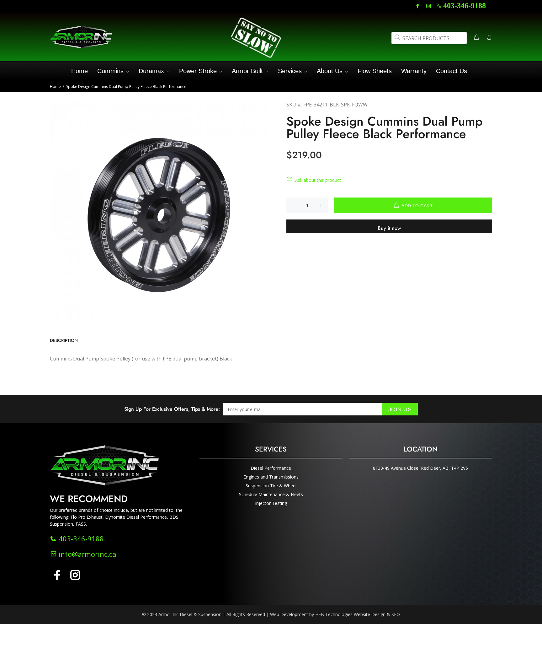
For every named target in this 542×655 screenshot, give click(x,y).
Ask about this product (318, 180)
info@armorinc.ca (86, 554)
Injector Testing (271, 503)
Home (55, 86)
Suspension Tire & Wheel (271, 486)
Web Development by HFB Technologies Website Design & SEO (335, 614)
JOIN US (400, 409)
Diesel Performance (271, 468)
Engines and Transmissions (271, 477)
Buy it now (389, 228)
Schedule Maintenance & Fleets (271, 494)
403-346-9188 (464, 6)
